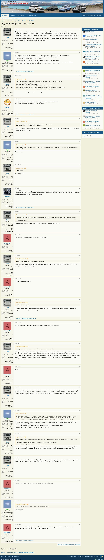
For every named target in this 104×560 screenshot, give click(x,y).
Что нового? (21, 15)
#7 (79, 165)
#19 (79, 433)
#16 (79, 366)
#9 (79, 211)
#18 (79, 410)
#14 (79, 322)
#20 (79, 457)
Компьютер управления (92, 86)
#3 (79, 75)
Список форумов (5, 18)
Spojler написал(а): (20, 121)
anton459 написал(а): (21, 258)
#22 (79, 501)
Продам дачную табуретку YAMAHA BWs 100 (93, 81)
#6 (79, 141)
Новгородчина (9, 68)
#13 (79, 299)
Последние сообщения (90, 29)
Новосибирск (10, 202)
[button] (25, 15)
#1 (79, 29)
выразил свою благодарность (25, 71)
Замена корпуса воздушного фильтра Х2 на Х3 (93, 45)
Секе (3, 26)
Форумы (4, 15)
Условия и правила (72, 556)
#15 (79, 343)
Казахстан (10, 43)
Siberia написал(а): (20, 215)
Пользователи (32, 15)
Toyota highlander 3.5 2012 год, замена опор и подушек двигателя (93, 96)
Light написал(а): (20, 79)
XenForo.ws (18, 559)
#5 (79, 118)
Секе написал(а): (20, 145)
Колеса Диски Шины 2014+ (93, 35)
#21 (79, 480)
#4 (79, 99)
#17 (79, 387)
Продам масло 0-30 (90, 90)
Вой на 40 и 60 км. (90, 102)
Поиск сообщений (15, 18)
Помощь (98, 556)
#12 (79, 278)
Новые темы (87, 68)
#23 (79, 524)
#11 (79, 255)
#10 (79, 234)
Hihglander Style (6, 556)
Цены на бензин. (90, 31)
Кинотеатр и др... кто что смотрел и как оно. (92, 57)
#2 (79, 52)
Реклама (12, 15)
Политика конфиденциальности (86, 556)
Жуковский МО (9, 113)
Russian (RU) (16, 556)
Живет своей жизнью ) (91, 62)
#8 (79, 188)
